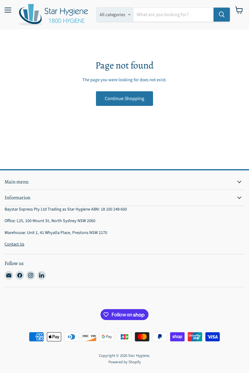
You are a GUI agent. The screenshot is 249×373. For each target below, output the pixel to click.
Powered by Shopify (124, 362)
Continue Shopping (124, 98)
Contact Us (14, 244)
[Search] (221, 15)
